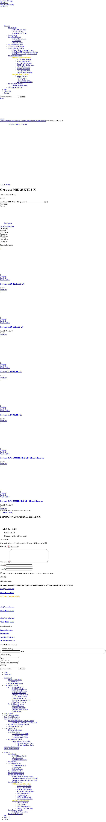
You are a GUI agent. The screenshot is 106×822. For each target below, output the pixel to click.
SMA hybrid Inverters (24, 70)
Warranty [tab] (3, 230)
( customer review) (6, 512)
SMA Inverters (21, 78)
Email (2, 569)
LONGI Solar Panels (19, 29)
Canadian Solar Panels (19, 33)
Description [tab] (4, 234)
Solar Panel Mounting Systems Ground (25, 52)
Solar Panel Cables (14, 37)
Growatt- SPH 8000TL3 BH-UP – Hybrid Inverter (21, 501)
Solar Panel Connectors (20, 85)
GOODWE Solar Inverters (25, 65)
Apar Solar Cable (14, 732)
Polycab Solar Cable (15, 739)
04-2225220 (4, 3)
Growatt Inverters (22, 76)
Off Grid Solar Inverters (16, 687)
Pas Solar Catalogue (6, 1)
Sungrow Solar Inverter (20, 709)
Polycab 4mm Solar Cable (25, 745)
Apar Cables (16, 41)
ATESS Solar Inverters (24, 59)
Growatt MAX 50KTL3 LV (11, 327)
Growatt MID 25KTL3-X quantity (13, 202)
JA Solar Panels (17, 31)
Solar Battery (12, 35)
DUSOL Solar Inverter (19, 689)
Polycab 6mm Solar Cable (25, 743)
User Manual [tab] (4, 232)
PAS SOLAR (8, 667)
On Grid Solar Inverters (26, 121)
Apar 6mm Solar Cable (20, 736)
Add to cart (4, 204)
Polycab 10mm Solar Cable (21, 741)
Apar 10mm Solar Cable (20, 734)
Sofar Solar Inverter (18, 708)
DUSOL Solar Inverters (24, 63)
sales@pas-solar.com (7, 4)
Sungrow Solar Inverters (25, 72)
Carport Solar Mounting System (22, 50)
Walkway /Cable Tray (15, 87)
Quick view (4, 278)
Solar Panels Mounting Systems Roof (24, 54)
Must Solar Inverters (23, 69)
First (22, 651)
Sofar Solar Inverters (23, 67)
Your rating (4, 546)
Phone (2, 659)
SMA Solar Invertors (19, 698)
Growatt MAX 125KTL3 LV (12, 284)
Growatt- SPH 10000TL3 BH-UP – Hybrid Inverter (22, 458)
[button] (3, 290)
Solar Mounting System (16, 48)
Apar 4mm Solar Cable (20, 737)
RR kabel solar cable (19, 39)
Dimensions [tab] (4, 228)
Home (2, 121)
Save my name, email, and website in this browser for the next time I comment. (28, 573)
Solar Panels (12, 28)
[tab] (55, 223)
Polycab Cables (17, 43)
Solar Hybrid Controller (16, 46)
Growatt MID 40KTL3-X (11, 372)
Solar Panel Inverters (15, 56)
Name (2, 565)
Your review (5, 562)
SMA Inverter (16, 711)
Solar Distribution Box (15, 44)
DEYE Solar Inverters (24, 61)
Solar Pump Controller (15, 84)
